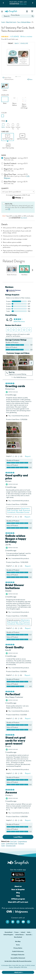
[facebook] (8, 921)
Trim (3, 121)
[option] (4, 87)
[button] (2, 11)
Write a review (26, 36)
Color (3, 113)
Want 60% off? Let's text (18, 902)
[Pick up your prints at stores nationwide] (9, 911)
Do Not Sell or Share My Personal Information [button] (18, 961)
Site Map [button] (18, 941)
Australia (29, 934)
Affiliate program (18, 899)
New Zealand (18, 937)
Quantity (4, 188)
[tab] (20, 76)
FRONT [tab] (10, 43)
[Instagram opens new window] (13, 921)
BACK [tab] (17, 43)
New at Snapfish (18, 889)
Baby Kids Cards (11, 22)
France (16, 932)
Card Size (5, 131)
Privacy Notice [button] (18, 948)
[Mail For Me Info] (9, 209)
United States (19, 934)
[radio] (2, 116)
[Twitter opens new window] (29, 921)
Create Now (18, 972)
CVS (27, 176)
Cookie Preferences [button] (18, 951)
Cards (3, 22)
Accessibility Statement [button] (18, 958)
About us (18, 886)
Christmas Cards (10, 846)
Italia (29, 932)
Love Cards (13, 841)
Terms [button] (18, 945)
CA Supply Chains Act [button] (17, 954)
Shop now (21, 4)
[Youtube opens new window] (24, 921)
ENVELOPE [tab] (24, 43)
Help (18, 896)
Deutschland (8, 932)
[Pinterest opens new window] (18, 921)
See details (24, 218)
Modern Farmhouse (11, 275)
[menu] (29, 79)
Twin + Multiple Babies (23, 22)
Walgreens (7, 178)
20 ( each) (11, 192)
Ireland (23, 932)
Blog (18, 893)
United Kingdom (8, 934)
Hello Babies (24, 275)
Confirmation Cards (11, 843)
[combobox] (18, 16)
